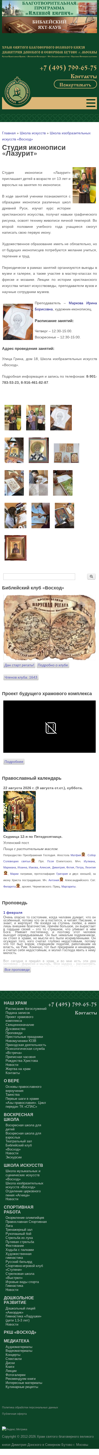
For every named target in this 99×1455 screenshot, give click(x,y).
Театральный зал (19, 1141)
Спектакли (14, 1359)
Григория (62, 873)
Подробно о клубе (53, 665)
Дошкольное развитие (19, 1300)
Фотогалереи (15, 1375)
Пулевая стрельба (20, 1242)
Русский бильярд (19, 1262)
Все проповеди (17, 970)
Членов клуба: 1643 (21, 677)
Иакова (33, 867)
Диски (10, 1363)
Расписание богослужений (26, 1009)
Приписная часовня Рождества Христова (22, 1059)
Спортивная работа (19, 1209)
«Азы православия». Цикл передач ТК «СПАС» (26, 1105)
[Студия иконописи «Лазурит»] (13, 429)
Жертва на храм (18, 1069)
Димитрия (58, 867)
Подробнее (14, 762)
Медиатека (16, 1341)
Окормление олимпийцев (25, 1218)
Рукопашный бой (18, 1234)
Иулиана (89, 861)
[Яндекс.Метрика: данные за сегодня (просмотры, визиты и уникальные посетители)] (14, 1429)
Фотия (70, 867)
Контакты (84, 75)
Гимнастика (14, 1286)
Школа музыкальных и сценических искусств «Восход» (23, 1175)
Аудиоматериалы (19, 1347)
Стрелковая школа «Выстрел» (20, 1276)
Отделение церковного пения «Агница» (23, 1193)
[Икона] (19, 830)
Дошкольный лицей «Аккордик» (20, 1310)
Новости (12, 1065)
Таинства (13, 1094)
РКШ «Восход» (20, 1332)
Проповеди (14, 1033)
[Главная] (17, 92)
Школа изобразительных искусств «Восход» (24, 1185)
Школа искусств (33, 133)
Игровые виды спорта (22, 1282)
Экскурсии (14, 1157)
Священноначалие (20, 1025)
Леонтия (90, 867)
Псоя (50, 861)
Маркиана (9, 867)
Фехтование (15, 1246)
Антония (53, 880)
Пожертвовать (75, 84)
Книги (10, 1367)
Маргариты (68, 886)
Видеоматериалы (19, 1351)
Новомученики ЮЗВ (21, 1041)
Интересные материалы (24, 1383)
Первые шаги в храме (22, 1099)
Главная (9, 133)
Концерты (13, 1355)
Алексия (45, 867)
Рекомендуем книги (21, 1379)
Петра (80, 867)
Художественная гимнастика (18, 1256)
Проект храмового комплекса (19, 1019)
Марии (14, 873)
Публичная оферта (14, 1413)
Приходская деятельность (26, 1045)
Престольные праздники (24, 1037)
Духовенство (15, 1029)
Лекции (11, 1371)
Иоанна (22, 867)
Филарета (9, 886)
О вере (11, 1080)
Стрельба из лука (19, 1238)
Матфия (76, 855)
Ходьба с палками (20, 1250)
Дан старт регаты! (19, 665)
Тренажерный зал (19, 1230)
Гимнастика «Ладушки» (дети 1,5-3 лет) (23, 1318)
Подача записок (18, 1013)
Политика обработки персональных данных (30, 1407)
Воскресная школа (18, 1117)
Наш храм (15, 1003)
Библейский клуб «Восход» (19, 1147)
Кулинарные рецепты (22, 1387)
